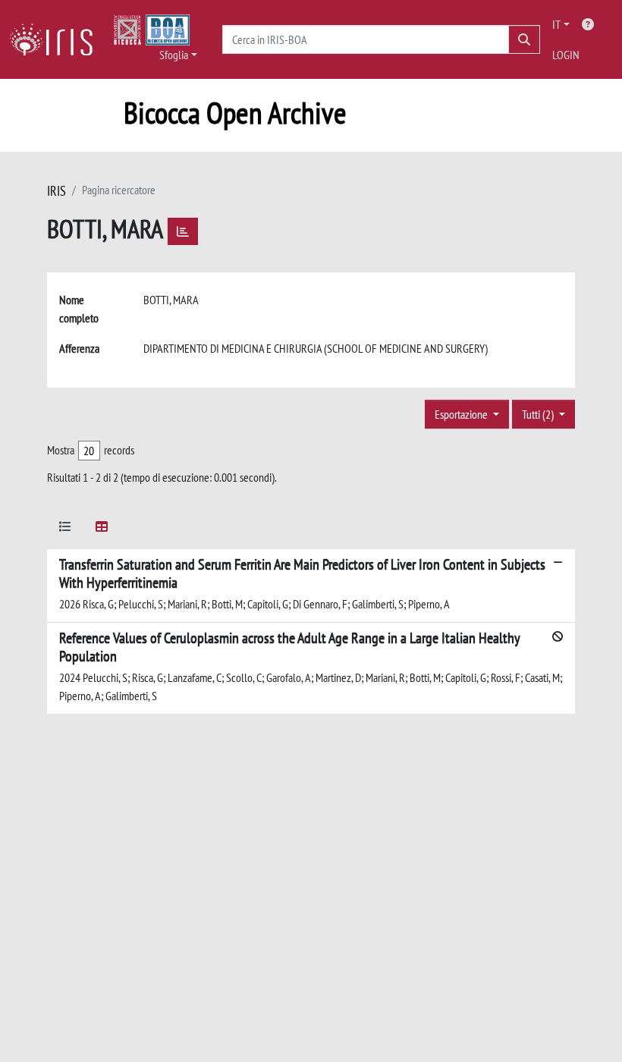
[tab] (65, 529)
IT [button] (556, 24)
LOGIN (566, 54)
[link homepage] (57, 39)
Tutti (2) (539, 414)
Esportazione (462, 414)
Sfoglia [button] (173, 54)
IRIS (56, 191)
